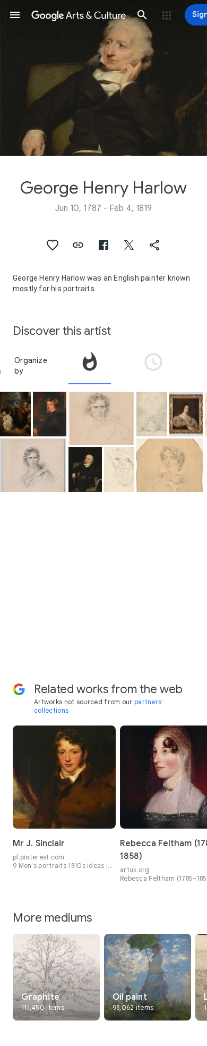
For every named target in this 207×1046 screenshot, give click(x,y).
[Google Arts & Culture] (78, 15)
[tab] (89, 365)
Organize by (30, 366)
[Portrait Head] (169, 465)
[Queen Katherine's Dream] (151, 414)
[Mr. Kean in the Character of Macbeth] (33, 465)
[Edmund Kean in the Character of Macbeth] (101, 418)
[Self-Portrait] (49, 414)
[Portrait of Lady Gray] (186, 414)
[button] (15, 15)
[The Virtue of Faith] (15, 414)
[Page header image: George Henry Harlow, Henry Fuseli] (103, 78)
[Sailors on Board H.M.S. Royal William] (119, 469)
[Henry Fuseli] (85, 469)
